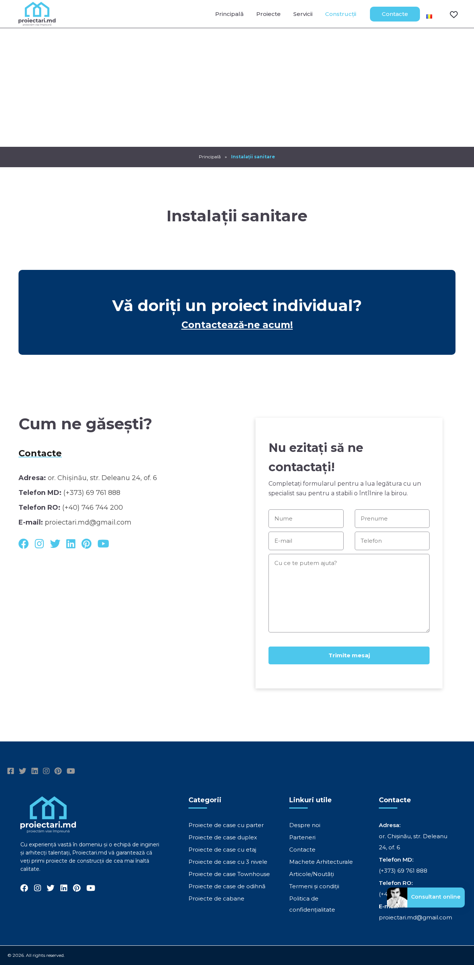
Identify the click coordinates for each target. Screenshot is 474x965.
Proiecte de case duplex (222, 837)
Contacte (395, 13)
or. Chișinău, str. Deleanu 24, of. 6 (102, 478)
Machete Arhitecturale (321, 861)
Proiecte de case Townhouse (229, 874)
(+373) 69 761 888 (91, 493)
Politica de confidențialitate (312, 904)
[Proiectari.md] (37, 22)
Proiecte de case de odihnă (227, 886)
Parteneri (302, 837)
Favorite (449, 14)
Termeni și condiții (314, 886)
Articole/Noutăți (311, 874)
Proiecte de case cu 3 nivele (227, 861)
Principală (229, 13)
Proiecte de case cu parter (226, 825)
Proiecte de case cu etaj (222, 849)
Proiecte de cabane (216, 898)
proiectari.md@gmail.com (88, 522)
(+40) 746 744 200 (92, 507)
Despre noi (304, 825)
